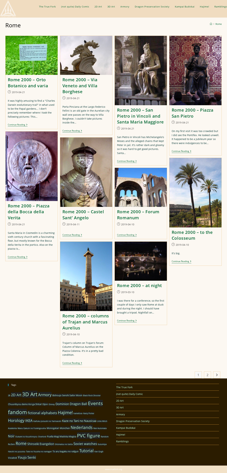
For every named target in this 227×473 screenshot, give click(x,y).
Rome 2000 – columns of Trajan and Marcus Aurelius (85, 322)
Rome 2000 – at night (139, 285)
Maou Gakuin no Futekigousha (32, 428)
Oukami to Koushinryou (26, 436)
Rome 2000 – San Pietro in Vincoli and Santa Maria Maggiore (140, 116)
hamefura (77, 413)
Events (95, 403)
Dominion (62, 404)
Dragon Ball (78, 404)
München (65, 428)
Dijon (45, 404)
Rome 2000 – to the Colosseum (192, 235)
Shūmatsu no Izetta (64, 444)
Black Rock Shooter (92, 395)
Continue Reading (17, 124)
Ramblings (122, 441)
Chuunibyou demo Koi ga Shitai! (25, 404)
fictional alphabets (42, 412)
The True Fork (124, 387)
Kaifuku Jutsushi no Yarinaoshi (47, 421)
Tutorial (86, 450)
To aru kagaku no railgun (65, 451)
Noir (11, 436)
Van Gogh (98, 451)
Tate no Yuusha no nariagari (39, 451)
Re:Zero (11, 444)
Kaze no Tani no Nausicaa (79, 421)
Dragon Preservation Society (133, 421)
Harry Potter (88, 413)
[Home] (211, 24)
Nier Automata (100, 428)
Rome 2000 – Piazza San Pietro (193, 113)
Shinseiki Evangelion (40, 444)
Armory (45, 394)
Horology (16, 420)
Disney (52, 404)
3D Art (29, 394)
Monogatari (53, 428)
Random (105, 436)
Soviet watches (85, 443)
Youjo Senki (27, 457)
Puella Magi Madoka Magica (61, 436)
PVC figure (88, 435)
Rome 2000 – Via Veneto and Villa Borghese (80, 85)
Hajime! (65, 412)
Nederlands (82, 427)
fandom (17, 412)
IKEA (29, 420)
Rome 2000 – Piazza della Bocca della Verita (29, 212)
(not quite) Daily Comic (129, 394)
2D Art (16, 394)
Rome (218, 24)
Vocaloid (12, 457)
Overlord (42, 436)
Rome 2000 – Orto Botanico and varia (28, 83)
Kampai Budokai (125, 428)
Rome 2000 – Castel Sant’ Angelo (83, 215)
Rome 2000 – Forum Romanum (138, 215)
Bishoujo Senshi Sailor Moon (67, 395)
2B (9, 395)
